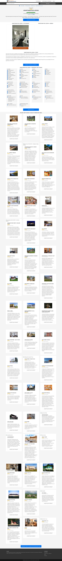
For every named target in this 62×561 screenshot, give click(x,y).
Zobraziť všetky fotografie (20, 48)
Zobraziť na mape (31, 14)
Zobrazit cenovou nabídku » (31, 64)
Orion (26, 527)
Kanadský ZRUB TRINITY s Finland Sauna (13, 223)
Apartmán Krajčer (11, 472)
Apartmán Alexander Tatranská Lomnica (31, 256)
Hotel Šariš (27, 421)
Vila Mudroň (44, 228)
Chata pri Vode (10, 421)
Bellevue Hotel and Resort (30, 228)
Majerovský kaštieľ (11, 499)
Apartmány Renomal (46, 392)
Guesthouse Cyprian (29, 339)
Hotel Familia (10, 365)
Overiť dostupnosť (31, 19)
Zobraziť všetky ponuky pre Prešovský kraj (31, 546)
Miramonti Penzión (28, 499)
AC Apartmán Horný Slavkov (30, 205)
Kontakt (45, 555)
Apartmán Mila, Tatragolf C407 (48, 255)
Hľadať (48, 3)
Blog (54, 1)
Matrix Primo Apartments (30, 178)
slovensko (38, 1)
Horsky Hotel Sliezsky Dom (12, 178)
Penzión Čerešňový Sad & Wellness (29, 311)
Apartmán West (45, 414)
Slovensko (46, 552)
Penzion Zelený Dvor (46, 472)
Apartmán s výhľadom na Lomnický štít (12, 124)
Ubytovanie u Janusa (46, 339)
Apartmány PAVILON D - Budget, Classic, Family (31, 147)
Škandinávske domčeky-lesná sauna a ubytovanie (47, 311)
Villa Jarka (9, 283)
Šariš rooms (44, 205)
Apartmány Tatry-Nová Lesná (48, 283)
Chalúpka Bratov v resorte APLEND (30, 124)
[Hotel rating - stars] (31, 9)
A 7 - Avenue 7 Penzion (11, 152)
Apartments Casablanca (29, 283)
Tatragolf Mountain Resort (47, 365)
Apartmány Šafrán (11, 255)
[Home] (19, 5)
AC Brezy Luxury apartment (12, 205)
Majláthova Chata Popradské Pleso (48, 153)
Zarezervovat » (31, 109)
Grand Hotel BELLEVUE (11, 392)
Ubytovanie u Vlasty (29, 392)
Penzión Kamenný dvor (46, 178)
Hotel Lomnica (45, 123)
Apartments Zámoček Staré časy (12, 528)
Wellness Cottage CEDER (30, 443)
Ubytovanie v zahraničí (46, 1)
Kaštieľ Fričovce (28, 472)
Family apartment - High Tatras (13, 339)
